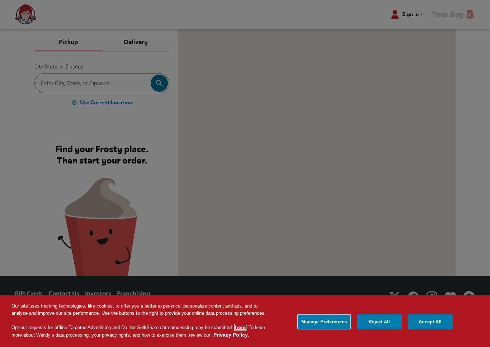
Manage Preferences (324, 321)
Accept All (430, 321)
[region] (245, 321)
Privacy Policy (230, 335)
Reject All (379, 321)
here (240, 327)
